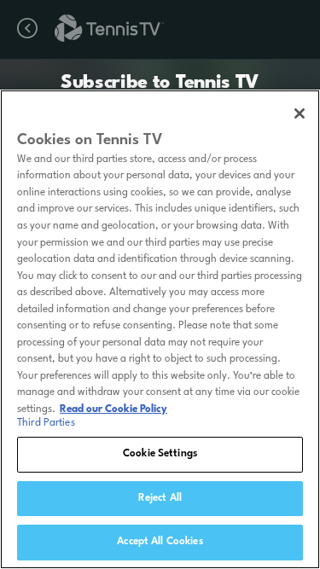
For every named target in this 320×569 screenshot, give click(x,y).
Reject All (160, 498)
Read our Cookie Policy (113, 409)
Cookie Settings (160, 454)
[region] (160, 329)
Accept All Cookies (159, 542)
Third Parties (46, 423)
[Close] (299, 113)
